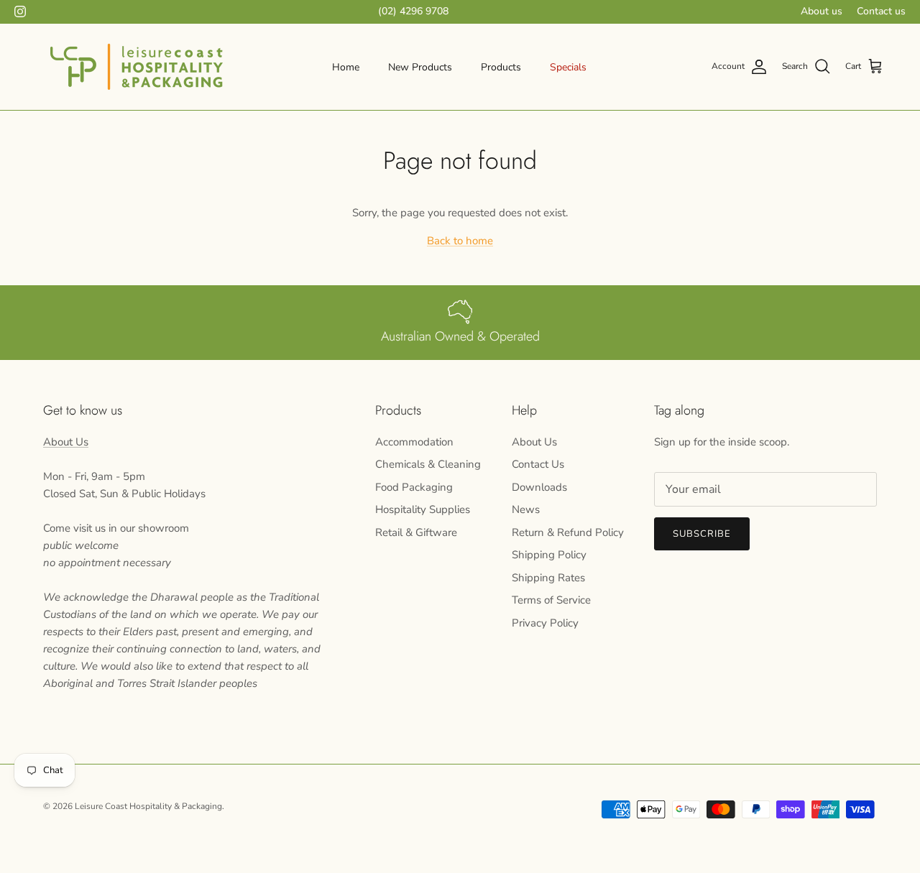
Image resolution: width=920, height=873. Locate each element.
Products (501, 67)
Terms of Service (551, 600)
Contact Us (538, 464)
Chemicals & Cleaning (428, 464)
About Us (65, 442)
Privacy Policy (545, 623)
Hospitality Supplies (422, 509)
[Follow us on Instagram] (20, 11)
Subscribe (702, 533)
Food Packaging (414, 487)
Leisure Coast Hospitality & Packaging (148, 806)
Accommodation (414, 442)
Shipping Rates (548, 578)
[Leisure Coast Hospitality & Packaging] (136, 67)
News (526, 509)
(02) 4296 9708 (413, 11)
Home (345, 67)
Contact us (881, 11)
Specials (568, 67)
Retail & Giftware (416, 532)
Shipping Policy (549, 555)
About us (821, 11)
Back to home (460, 241)
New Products (420, 67)
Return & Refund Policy (568, 532)
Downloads (539, 487)
